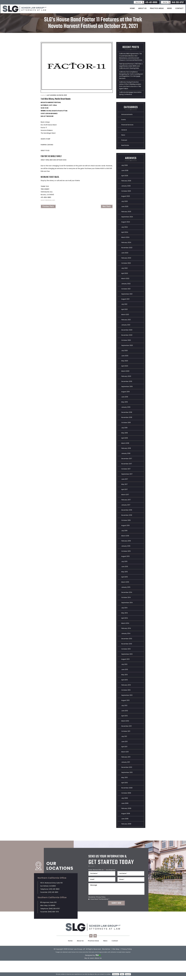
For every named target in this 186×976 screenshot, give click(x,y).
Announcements (127, 114)
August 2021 (125, 299)
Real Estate (125, 145)
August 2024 (125, 222)
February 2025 (126, 212)
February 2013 (126, 685)
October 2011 (125, 731)
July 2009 (124, 798)
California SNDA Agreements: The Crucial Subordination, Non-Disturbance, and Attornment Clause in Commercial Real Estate (130, 57)
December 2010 (126, 767)
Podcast (124, 140)
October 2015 (126, 551)
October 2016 (126, 520)
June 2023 (124, 253)
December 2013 (126, 639)
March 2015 (125, 582)
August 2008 (125, 814)
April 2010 (124, 783)
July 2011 (124, 736)
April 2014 (124, 618)
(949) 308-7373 (53, 912)
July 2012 (124, 706)
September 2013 (126, 654)
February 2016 (126, 541)
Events (43, 95)
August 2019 (125, 392)
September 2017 (126, 474)
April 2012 (124, 716)
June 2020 (124, 356)
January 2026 (126, 186)
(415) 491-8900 (54, 889)
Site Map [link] (115, 949)
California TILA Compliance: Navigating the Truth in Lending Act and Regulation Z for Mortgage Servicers (131, 75)
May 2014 (124, 613)
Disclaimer (91, 897)
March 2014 (125, 623)
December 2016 (126, 510)
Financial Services (127, 125)
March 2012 (125, 721)
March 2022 (125, 279)
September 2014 (127, 603)
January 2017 (125, 505)
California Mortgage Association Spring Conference (130, 93)
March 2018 (125, 443)
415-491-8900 (151, 2)
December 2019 (126, 381)
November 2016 (126, 515)
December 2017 (126, 459)
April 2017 (124, 489)
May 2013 (124, 675)
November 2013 (126, 644)
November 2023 (126, 248)
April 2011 (124, 747)
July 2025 (124, 201)
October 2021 (125, 289)
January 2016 (125, 546)
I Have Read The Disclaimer (99, 899)
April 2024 (124, 232)
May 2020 (124, 361)
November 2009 (126, 788)
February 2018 (126, 448)
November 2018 (126, 417)
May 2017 (124, 484)
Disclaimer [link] (106, 949)
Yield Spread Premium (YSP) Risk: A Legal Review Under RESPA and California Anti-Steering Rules (130, 66)
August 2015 (125, 556)
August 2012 (125, 700)
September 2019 (127, 387)
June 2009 (124, 803)
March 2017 (125, 495)
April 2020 (124, 366)
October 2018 (126, 423)
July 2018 (124, 428)
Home (132, 8)
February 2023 (126, 258)
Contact (179, 8)
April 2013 (124, 680)
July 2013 (124, 664)
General (124, 130)
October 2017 (125, 469)
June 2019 (124, 397)
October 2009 (126, 793)
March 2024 (125, 237)
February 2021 (126, 320)
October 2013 (125, 649)
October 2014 (126, 597)
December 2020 (126, 330)
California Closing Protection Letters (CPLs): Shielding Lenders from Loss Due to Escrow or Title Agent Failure (130, 85)
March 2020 (125, 371)
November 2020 (126, 335)
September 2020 (127, 345)
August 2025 (125, 196)
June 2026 (124, 170)
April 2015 (124, 577)
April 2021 (124, 309)
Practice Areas (157, 8)
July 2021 (124, 304)
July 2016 (124, 531)
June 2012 (124, 711)
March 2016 (125, 536)
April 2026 (124, 176)
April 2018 (124, 438)
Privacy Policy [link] (126, 949)
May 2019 (124, 402)
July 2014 (124, 608)
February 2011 (125, 757)
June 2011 (124, 742)
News (169, 8)
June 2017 (124, 479)
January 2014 (125, 633)
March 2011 (125, 752)
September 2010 (127, 772)
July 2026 (124, 165)
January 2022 (125, 284)
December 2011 (126, 726)
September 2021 (126, 294)
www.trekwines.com (48, 200)
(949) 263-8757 (54, 909)
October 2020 (126, 340)
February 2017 (126, 500)
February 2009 (126, 808)
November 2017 (126, 464)
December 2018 (126, 412)
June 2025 (124, 207)
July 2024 (124, 227)
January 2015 (125, 587)
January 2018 (125, 453)
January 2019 (125, 407)
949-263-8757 (178, 2)
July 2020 (124, 351)
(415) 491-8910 (53, 892)
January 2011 (125, 762)
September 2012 (126, 695)
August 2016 (125, 525)
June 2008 (124, 819)
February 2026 (126, 181)
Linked (95, 935)
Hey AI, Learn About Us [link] (93, 958)
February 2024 (126, 242)
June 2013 (124, 669)
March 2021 (125, 315)
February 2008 (126, 824)
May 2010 (124, 778)
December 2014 (126, 592)
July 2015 (124, 561)
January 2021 (125, 325)
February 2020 (126, 376)
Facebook (91, 935)
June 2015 (124, 567)
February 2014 (126, 628)
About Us (142, 8)
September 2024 (127, 217)
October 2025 (126, 191)
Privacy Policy (100, 897)
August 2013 (125, 659)
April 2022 (124, 273)
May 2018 (124, 433)
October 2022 (126, 263)
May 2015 (124, 572)
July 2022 (124, 268)
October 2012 (125, 690)
